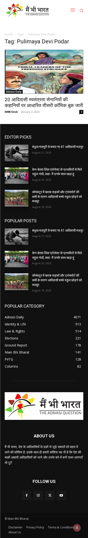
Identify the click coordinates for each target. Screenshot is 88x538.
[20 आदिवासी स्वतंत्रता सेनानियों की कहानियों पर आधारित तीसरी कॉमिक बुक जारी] (44, 72)
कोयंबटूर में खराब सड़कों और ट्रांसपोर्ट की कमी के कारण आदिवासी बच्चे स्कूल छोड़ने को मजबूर (57, 196)
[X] (49, 495)
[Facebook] (26, 495)
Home (9, 34)
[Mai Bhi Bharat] (28, 11)
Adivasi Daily (13, 91)
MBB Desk (11, 111)
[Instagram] (38, 495)
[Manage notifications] (77, 527)
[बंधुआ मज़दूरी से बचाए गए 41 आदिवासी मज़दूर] (16, 153)
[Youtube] (61, 495)
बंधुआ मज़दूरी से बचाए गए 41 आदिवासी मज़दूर (57, 147)
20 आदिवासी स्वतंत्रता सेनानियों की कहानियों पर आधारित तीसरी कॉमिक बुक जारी (44, 102)
